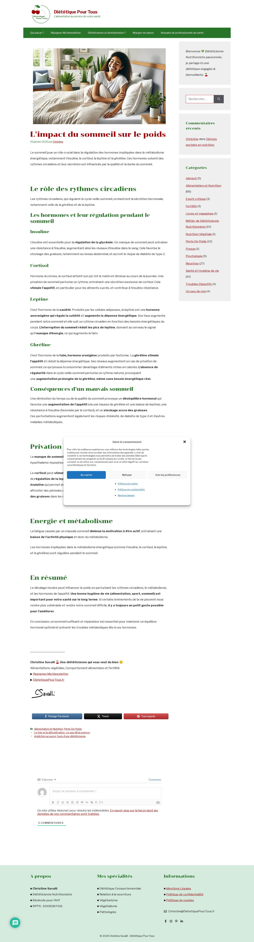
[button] (185, 442)
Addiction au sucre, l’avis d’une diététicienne (60, 736)
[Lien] (91, 802)
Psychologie (194, 256)
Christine (192, 139)
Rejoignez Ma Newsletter (66, 32)
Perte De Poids (73, 728)
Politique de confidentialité (131, 489)
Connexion (154, 779)
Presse (191, 249)
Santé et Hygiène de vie (202, 270)
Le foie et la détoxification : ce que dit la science (62, 732)
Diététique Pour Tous (75, 12)
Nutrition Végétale (199, 234)
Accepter (86, 475)
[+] (101, 802)
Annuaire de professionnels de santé (182, 32)
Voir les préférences (167, 475)
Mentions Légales (178, 888)
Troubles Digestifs (199, 284)
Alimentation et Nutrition (48, 728)
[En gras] (53, 802)
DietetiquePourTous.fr (48, 679)
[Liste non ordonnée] (77, 802)
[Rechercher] (219, 99)
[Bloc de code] (86, 802)
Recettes (192, 263)
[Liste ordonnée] (72, 802)
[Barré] (67, 802)
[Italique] (57, 802)
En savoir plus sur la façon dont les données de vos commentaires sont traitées (97, 812)
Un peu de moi (196, 291)
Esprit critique (196, 199)
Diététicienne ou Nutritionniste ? (107, 32)
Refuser (127, 475)
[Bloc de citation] (82, 802)
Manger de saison (143, 32)
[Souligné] (62, 802)
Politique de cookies (128, 483)
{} (96, 802)
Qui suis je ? (37, 32)
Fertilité (191, 206)
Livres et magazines (200, 213)
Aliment (191, 178)
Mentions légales (126, 495)
